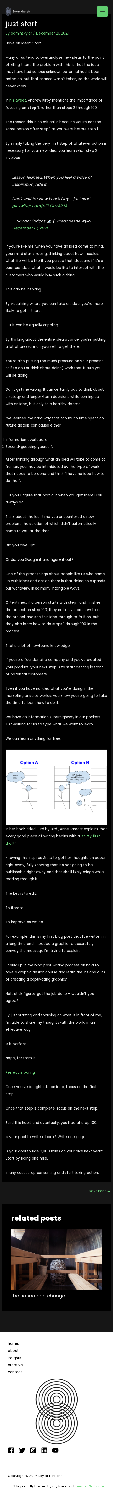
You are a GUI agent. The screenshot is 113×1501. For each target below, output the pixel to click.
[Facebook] (11, 1450)
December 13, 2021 (30, 228)
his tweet (17, 100)
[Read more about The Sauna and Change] (56, 1259)
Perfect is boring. (21, 1072)
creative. (16, 1365)
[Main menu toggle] (102, 11)
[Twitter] (22, 1450)
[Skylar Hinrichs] (18, 11)
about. (13, 1350)
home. (13, 1343)
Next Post (100, 1191)
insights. (15, 1358)
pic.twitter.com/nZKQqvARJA (39, 206)
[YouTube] (55, 1450)
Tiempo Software (89, 1486)
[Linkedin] (44, 1450)
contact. (15, 1372)
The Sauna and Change (38, 1295)
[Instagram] (33, 1450)
